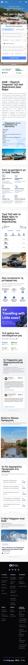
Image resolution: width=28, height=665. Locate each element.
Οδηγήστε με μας (23, 586)
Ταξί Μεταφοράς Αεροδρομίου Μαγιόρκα (10, 456)
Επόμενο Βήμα (14, 58)
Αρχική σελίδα (12, 6)
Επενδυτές (4, 587)
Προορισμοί (4, 593)
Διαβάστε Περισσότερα (9, 406)
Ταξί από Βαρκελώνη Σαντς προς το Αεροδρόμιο (11, 505)
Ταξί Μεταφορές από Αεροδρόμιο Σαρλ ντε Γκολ (23, 620)
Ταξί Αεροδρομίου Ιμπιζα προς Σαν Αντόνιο (11, 493)
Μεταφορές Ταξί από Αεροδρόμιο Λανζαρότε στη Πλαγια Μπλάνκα (11, 487)
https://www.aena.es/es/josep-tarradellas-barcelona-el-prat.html (14, 144)
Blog (3, 590)
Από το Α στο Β (8, 29)
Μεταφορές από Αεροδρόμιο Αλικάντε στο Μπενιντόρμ (10, 481)
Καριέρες (4, 584)
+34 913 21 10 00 (6, 140)
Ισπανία (17, 6)
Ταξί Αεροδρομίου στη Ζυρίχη (22, 640)
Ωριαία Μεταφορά (20, 29)
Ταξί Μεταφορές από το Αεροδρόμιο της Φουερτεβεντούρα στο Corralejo (11, 499)
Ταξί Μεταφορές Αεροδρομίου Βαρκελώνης (14, 8)
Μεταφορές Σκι (14, 595)
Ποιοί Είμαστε (5, 577)
